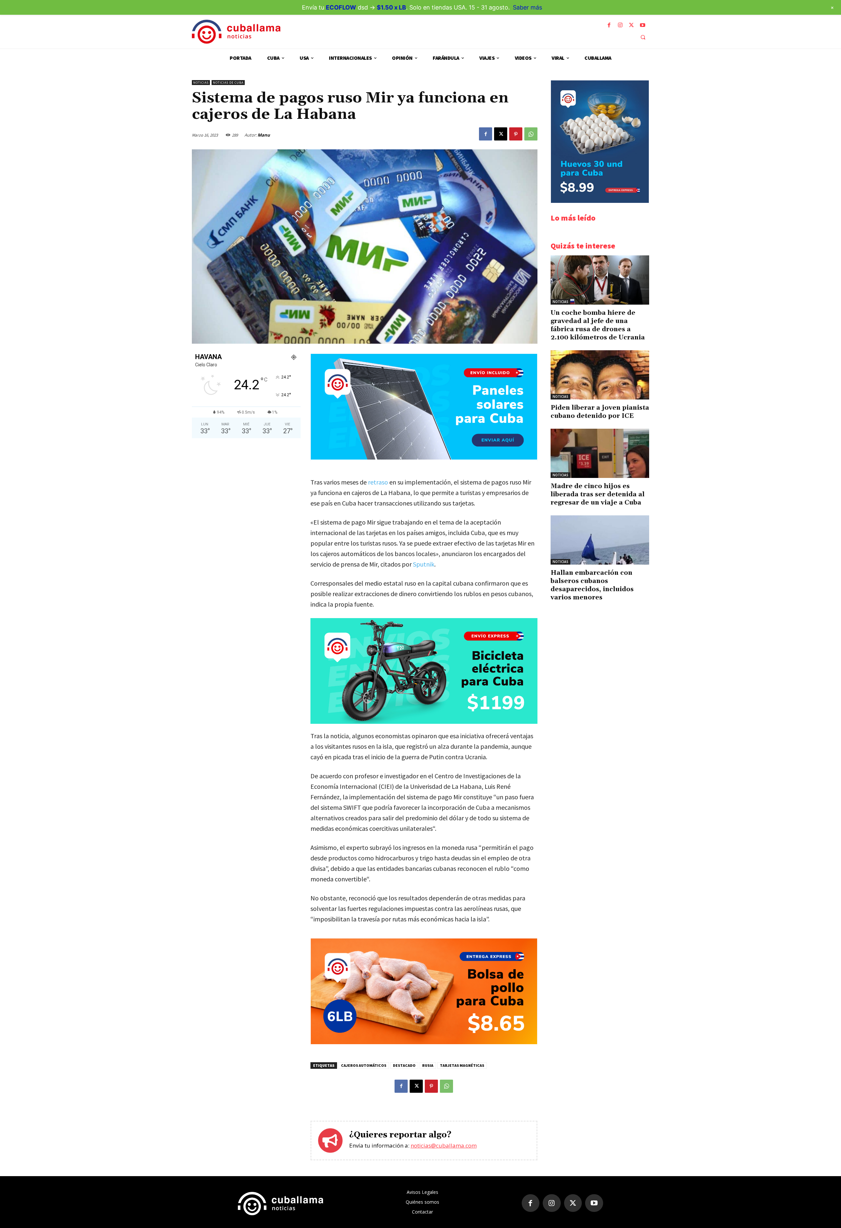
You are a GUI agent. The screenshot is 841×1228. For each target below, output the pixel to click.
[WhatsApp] (530, 133)
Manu (264, 135)
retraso (378, 482)
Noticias (201, 82)
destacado (404, 1065)
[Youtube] (643, 25)
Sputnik (423, 564)
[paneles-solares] (424, 458)
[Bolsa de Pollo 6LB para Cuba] (424, 1042)
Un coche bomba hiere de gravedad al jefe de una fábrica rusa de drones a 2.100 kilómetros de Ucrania (598, 325)
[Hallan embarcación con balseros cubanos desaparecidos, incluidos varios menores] (600, 540)
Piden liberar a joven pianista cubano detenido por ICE (600, 412)
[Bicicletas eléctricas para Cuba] (423, 671)
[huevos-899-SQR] (600, 201)
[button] (643, 37)
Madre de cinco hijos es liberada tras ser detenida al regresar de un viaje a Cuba (598, 494)
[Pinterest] (515, 133)
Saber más (527, 7)
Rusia (427, 1065)
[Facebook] (609, 25)
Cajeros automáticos (363, 1065)
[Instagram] (620, 25)
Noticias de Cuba (228, 82)
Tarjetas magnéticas (462, 1065)
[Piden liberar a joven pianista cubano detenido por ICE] (600, 374)
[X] (631, 25)
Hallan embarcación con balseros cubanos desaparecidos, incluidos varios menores (592, 585)
